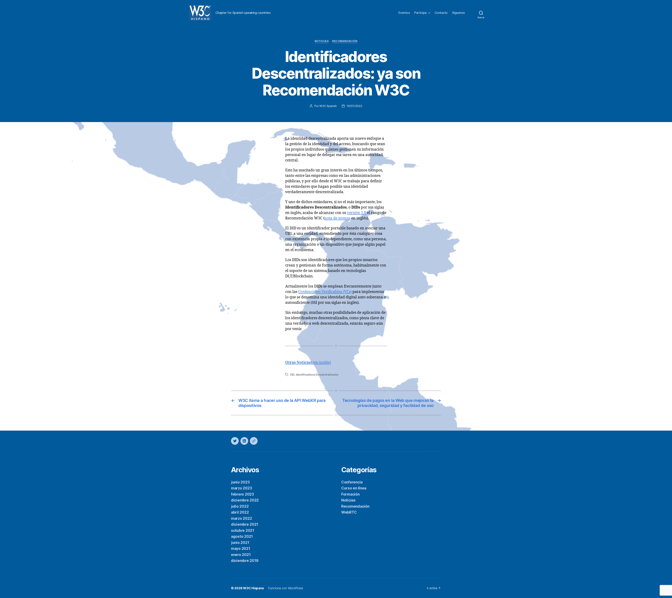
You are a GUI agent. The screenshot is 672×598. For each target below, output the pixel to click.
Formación (350, 494)
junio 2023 (240, 482)
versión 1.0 (356, 212)
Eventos (404, 13)
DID (292, 374)
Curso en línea (353, 488)
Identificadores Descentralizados (317, 374)
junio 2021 (240, 542)
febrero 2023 (242, 494)
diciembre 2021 (244, 524)
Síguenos (458, 13)
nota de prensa (337, 218)
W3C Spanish (328, 106)
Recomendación (344, 41)
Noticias (322, 41)
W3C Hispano (253, 588)
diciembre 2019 (244, 560)
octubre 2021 (242, 530)
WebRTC (349, 512)
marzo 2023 (241, 488)
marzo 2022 (241, 518)
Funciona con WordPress (285, 588)
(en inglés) (308, 362)
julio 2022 (239, 506)
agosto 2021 (242, 536)
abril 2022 (240, 512)
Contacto (441, 13)
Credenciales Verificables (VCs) (325, 291)
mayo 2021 (240, 548)
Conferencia (352, 482)
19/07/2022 (354, 106)
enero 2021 (241, 554)
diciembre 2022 (245, 500)
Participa (420, 13)
